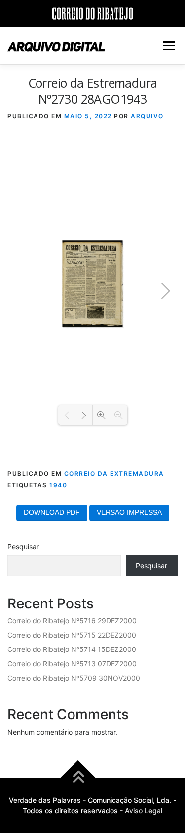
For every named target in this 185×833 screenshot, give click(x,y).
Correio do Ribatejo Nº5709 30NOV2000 (73, 678)
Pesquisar (23, 546)
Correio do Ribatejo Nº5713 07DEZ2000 (72, 663)
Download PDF (52, 512)
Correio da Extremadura (114, 473)
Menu (169, 46)
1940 (58, 485)
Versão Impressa (129, 512)
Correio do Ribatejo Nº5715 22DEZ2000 (71, 635)
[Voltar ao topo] (77, 777)
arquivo (147, 116)
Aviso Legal (143, 810)
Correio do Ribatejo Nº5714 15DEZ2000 (71, 649)
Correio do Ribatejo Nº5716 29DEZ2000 (72, 620)
